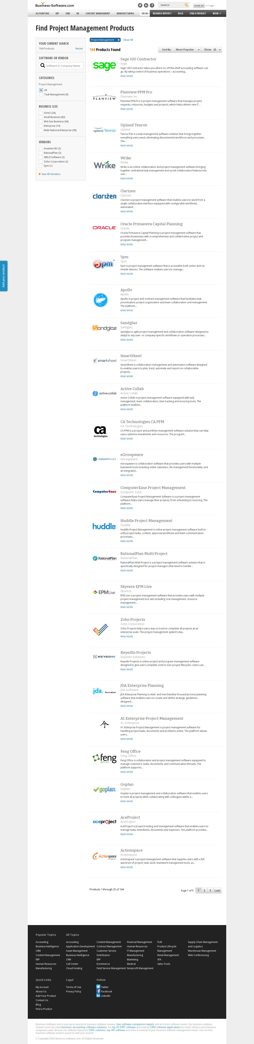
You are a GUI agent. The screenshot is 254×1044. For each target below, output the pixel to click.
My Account (42, 987)
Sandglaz (128, 323)
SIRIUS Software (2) (54, 157)
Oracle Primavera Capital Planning (151, 224)
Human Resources (46, 964)
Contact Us (42, 1000)
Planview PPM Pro (136, 92)
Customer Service (106, 950)
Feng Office (130, 751)
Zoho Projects (132, 619)
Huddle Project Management (146, 520)
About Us (41, 991)
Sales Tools (163, 964)
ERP (57, 13)
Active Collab (132, 388)
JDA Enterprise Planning (142, 685)
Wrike (125, 158)
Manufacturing (125, 13)
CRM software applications (165, 1027)
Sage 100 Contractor (138, 59)
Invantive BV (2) (52, 148)
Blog (180, 13)
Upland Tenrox (133, 125)
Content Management (98, 13)
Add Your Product (46, 996)
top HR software (116, 1030)
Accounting (42, 13)
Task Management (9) (56, 94)
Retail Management (168, 955)
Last (217, 890)
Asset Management (77, 950)
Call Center (72, 964)
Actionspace (131, 850)
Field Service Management (111, 968)
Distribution (103, 955)
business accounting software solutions (84, 1027)
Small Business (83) (54, 117)
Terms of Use (73, 987)
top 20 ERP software (124, 1027)
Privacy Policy (73, 991)
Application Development (80, 946)
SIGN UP (199, 5)
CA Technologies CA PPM (142, 421)
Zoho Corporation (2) (56, 161)
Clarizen (128, 191)
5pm (124, 257)
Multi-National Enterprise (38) (60, 130)
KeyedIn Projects (135, 652)
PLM (159, 942)
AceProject (130, 817)
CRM (67, 13)
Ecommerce (103, 964)
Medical (131, 964)
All (45, 90)
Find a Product (198, 13)
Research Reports (162, 13)
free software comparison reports (135, 1024)
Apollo (126, 290)
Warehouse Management (202, 950)
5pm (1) (48, 165)
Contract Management (109, 946)
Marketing (132, 959)
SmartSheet (131, 355)
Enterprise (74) (52, 125)
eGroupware (131, 454)
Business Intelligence (47, 946)
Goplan (127, 784)
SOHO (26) (50, 113)
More (214, 14)
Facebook (106, 991)
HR (77, 13)
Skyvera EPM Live (136, 586)
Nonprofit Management (140, 968)
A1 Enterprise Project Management (151, 718)
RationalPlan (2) (52, 153)
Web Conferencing (198, 955)
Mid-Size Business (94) (56, 121)
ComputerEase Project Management (153, 487)
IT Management (135, 950)
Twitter (105, 987)
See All (144, 14)
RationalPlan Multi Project (143, 553)
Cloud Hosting (74, 968)
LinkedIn (105, 996)
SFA (159, 959)
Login (211, 5)
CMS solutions (97, 1030)
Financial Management (139, 942)
